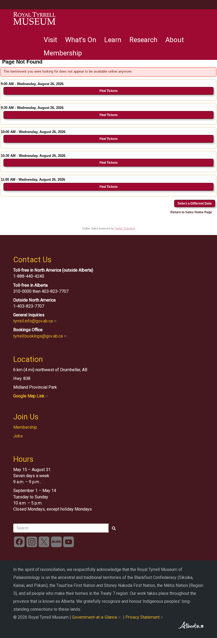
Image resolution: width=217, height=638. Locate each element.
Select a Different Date (195, 203)
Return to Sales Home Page (191, 212)
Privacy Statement (143, 617)
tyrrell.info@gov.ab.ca (33, 321)
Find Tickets (109, 91)
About (174, 40)
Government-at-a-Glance (95, 617)
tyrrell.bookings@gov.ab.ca (38, 336)
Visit (50, 40)
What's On (80, 40)
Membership (63, 53)
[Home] (34, 18)
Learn (112, 40)
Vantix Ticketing (125, 228)
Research (143, 40)
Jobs (18, 435)
